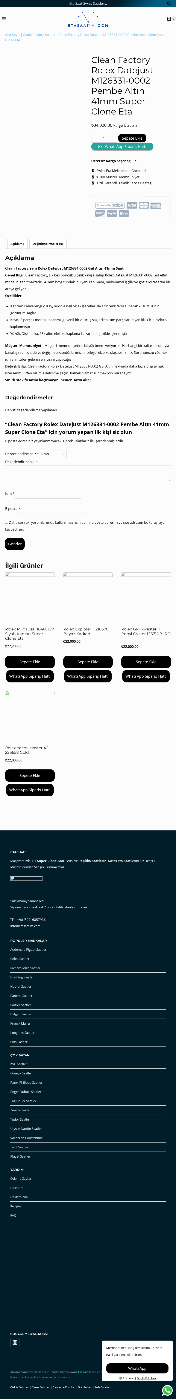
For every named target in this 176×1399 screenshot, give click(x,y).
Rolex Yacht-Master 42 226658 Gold (26, 750)
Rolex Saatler (19, 959)
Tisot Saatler (19, 1147)
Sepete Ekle (132, 138)
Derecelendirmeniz (22, 454)
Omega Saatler (21, 1073)
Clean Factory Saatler (39, 35)
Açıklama (17, 244)
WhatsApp (137, 1368)
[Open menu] (4, 18)
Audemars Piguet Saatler (28, 949)
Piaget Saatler (20, 1156)
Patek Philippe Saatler (26, 1082)
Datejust (101, 51)
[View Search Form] (167, 3)
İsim (10, 493)
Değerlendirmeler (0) (48, 244)
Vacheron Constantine (26, 1138)
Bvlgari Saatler (21, 1014)
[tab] (17, 244)
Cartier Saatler (20, 1005)
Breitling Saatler (22, 977)
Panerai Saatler (21, 995)
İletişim (15, 1206)
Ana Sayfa (12, 35)
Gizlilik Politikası (146, 1378)
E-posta (12, 509)
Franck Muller (20, 1023)
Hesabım (16, 1187)
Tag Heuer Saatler (23, 1101)
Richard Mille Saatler (25, 968)
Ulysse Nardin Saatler (26, 1128)
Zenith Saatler (20, 1110)
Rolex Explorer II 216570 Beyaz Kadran (86, 631)
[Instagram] (15, 1342)
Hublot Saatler (20, 986)
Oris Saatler (18, 1042)
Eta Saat (75, 3)
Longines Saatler (22, 1032)
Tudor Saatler (20, 1119)
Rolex (147, 229)
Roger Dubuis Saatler (25, 1091)
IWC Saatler (18, 1064)
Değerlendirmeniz (21, 461)
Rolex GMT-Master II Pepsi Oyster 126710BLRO (146, 631)
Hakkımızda (19, 1197)
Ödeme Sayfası (21, 1178)
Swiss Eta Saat (119, 861)
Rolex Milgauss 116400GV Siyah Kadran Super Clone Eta (29, 634)
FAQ (13, 1215)
